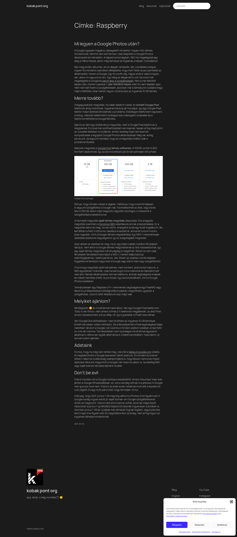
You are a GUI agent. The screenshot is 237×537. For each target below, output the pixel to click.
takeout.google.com (140, 352)
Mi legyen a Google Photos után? (106, 43)
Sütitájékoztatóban (210, 513)
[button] (231, 501)
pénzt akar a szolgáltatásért (117, 80)
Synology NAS (107, 224)
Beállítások (222, 525)
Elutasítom (199, 525)
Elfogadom (177, 525)
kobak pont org (37, 6)
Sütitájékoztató (185, 532)
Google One (104, 148)
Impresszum (215, 532)
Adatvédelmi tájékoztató (201, 532)
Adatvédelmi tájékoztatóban (176, 516)
